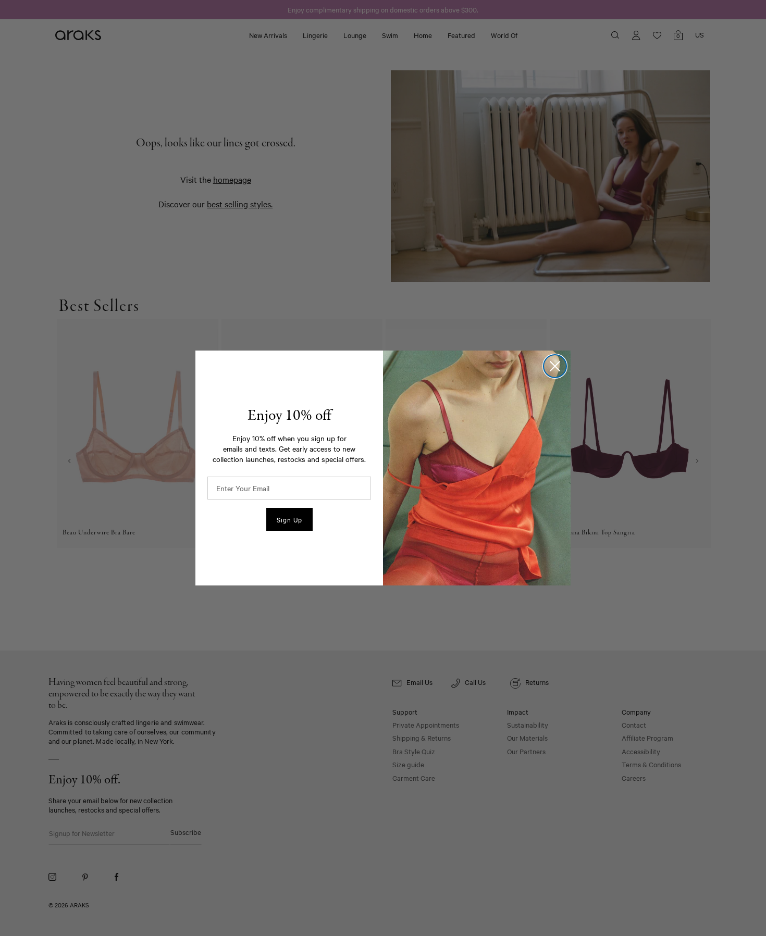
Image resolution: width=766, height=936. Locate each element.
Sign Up (289, 519)
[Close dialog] (554, 366)
